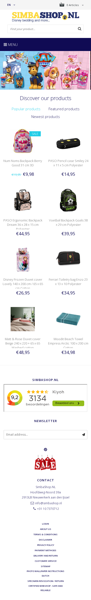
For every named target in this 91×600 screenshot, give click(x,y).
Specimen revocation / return (45, 581)
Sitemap (45, 566)
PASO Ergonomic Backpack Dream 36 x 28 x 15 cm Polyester (22, 224)
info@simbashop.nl (48, 503)
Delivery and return (45, 555)
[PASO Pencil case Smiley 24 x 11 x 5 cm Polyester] (68, 141)
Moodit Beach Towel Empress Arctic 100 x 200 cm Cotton (68, 343)
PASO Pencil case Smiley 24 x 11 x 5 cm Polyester (68, 163)
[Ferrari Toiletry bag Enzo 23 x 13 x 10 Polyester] (68, 259)
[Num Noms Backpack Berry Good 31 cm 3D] (22, 141)
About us (45, 529)
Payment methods (45, 550)
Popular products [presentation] (26, 108)
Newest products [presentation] (45, 116)
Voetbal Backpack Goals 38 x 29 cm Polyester (68, 222)
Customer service (46, 561)
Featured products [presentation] (64, 108)
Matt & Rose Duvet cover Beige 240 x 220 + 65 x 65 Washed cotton (23, 343)
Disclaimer (45, 539)
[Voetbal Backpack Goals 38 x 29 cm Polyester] (68, 200)
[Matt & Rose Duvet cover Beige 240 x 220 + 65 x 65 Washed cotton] (22, 319)
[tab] (26, 109)
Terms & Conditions (45, 534)
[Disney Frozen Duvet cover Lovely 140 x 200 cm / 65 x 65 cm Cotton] (22, 259)
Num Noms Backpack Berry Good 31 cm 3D (22, 163)
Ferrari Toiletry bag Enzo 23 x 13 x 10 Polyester (68, 281)
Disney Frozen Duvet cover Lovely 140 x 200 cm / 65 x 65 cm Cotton (23, 283)
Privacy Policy (45, 545)
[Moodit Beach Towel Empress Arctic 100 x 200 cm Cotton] (68, 319)
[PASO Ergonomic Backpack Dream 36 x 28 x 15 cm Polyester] (22, 200)
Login (45, 523)
